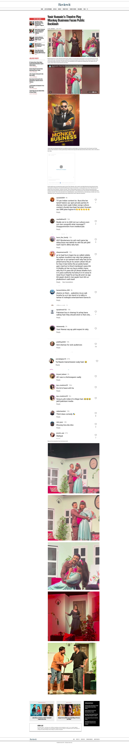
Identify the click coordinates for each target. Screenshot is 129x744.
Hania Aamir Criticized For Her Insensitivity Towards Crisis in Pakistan (40, 31)
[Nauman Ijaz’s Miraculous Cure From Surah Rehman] (31, 45)
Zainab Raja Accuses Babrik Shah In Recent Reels (36, 91)
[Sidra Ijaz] (34, 727)
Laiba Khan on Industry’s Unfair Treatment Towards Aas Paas (41, 718)
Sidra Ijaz (53, 28)
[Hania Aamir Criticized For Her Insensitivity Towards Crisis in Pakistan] (31, 31)
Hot (36, 34)
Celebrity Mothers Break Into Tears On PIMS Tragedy (39, 38)
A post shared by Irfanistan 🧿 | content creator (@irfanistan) (61, 182)
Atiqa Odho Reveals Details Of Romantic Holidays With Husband (40, 51)
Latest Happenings (33, 66)
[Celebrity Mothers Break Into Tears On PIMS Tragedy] (31, 39)
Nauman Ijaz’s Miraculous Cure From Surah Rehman (40, 45)
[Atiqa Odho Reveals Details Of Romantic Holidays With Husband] (31, 52)
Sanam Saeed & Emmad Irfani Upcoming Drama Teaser (36, 69)
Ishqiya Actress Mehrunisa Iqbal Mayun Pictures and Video (69, 718)
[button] (87, 9)
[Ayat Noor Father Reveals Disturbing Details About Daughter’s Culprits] (31, 23)
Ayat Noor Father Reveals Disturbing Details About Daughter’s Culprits (39, 23)
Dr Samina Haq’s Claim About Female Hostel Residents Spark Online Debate (36, 63)
